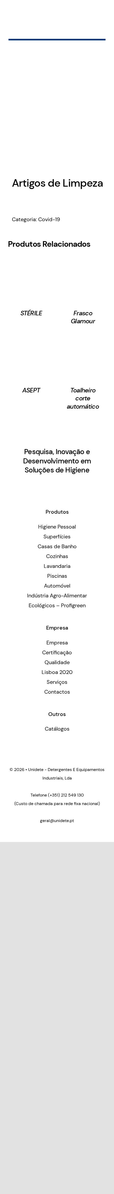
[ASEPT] (31, 338)
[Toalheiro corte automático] (83, 338)
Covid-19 (49, 219)
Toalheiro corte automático (83, 398)
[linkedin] (52, 485)
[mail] (61, 485)
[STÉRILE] (31, 261)
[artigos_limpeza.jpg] (57, 113)
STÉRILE (31, 313)
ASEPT (31, 390)
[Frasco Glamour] (83, 261)
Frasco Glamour (83, 317)
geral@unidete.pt (57, 820)
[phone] (70, 485)
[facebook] (43, 485)
